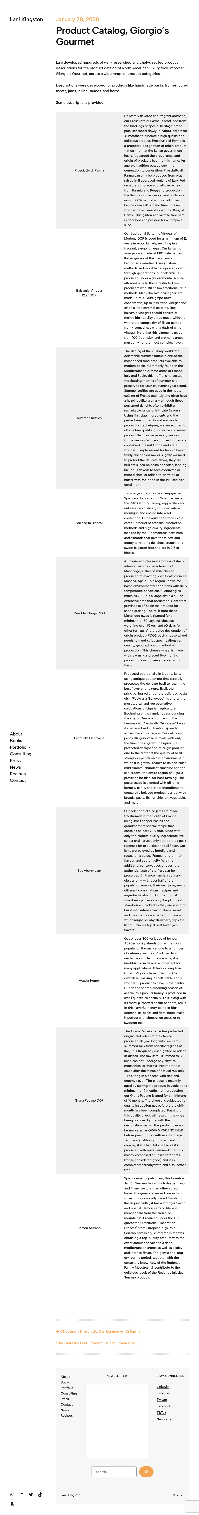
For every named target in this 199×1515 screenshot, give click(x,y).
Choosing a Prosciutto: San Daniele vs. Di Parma (100, 1331)
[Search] (146, 1471)
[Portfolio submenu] (28, 747)
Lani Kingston (26, 19)
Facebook (164, 1406)
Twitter (162, 1400)
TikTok (161, 1413)
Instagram (164, 1393)
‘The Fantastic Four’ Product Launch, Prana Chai (96, 1343)
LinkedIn (163, 1387)
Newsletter (165, 1419)
